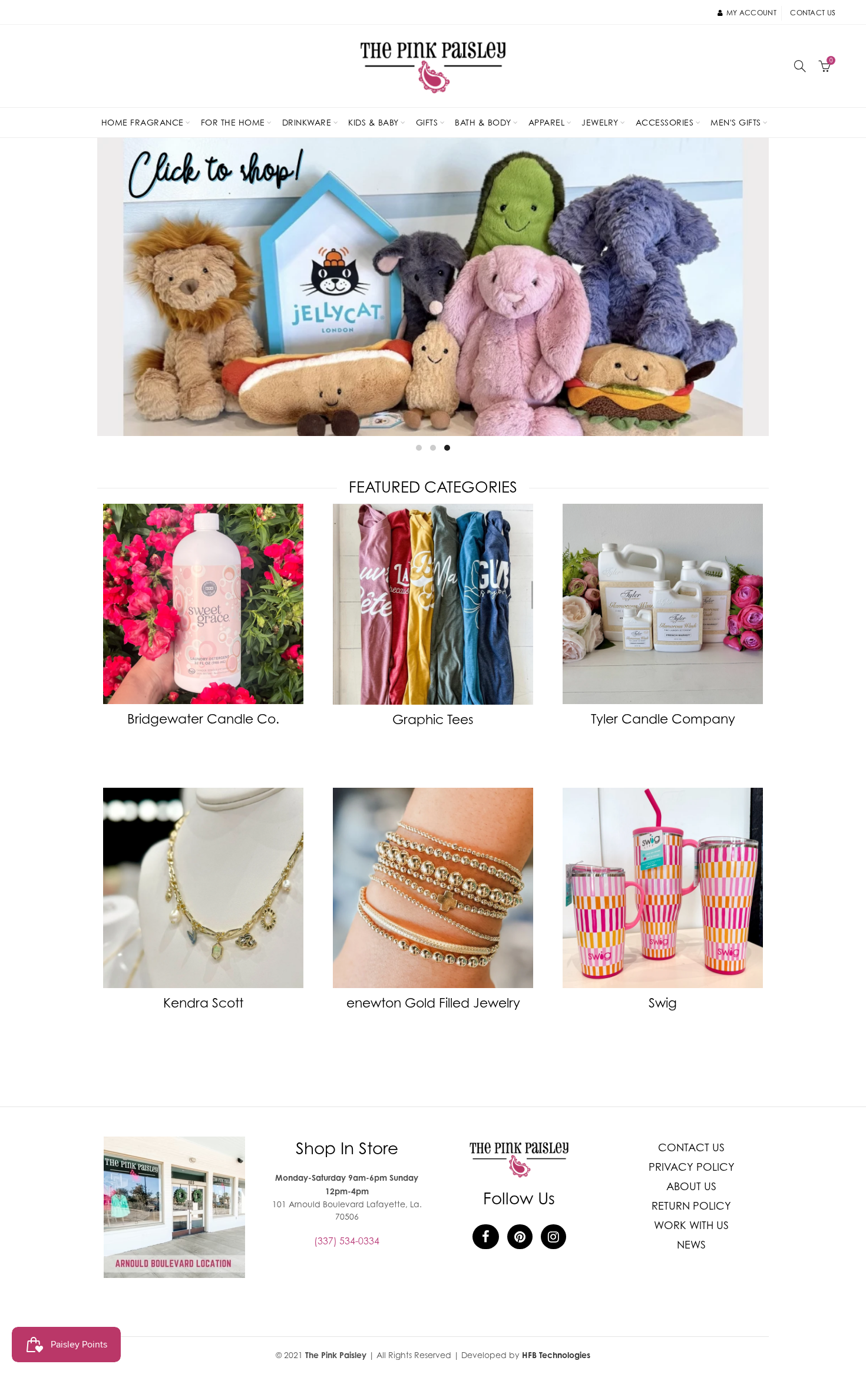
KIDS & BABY (373, 122)
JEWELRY (600, 122)
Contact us (812, 12)
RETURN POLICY (691, 1206)
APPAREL (546, 122)
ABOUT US (691, 1186)
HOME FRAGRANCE (142, 122)
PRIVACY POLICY (692, 1167)
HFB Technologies (556, 1355)
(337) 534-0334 (346, 1241)
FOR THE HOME (233, 122)
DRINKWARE (307, 122)
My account (751, 12)
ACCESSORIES (665, 122)
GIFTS (427, 122)
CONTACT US (691, 1147)
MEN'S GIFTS (735, 122)
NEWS (691, 1244)
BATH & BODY (483, 122)
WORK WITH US (691, 1225)
